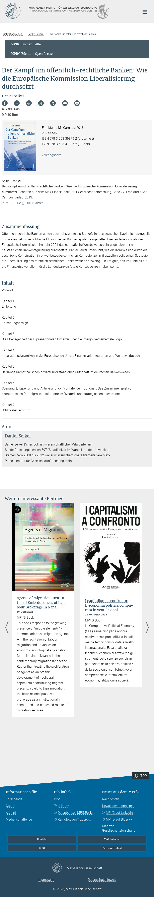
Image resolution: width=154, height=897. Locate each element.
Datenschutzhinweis (102, 880)
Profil (57, 799)
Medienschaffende (19, 819)
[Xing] (53, 103)
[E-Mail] (65, 103)
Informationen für (21, 792)
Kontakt (42, 839)
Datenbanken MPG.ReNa (75, 813)
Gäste (10, 806)
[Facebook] (5, 103)
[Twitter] (41, 103)
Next (147, 628)
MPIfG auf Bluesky (119, 819)
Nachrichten (110, 799)
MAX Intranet (112, 839)
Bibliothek (62, 792)
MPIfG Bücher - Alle (26, 44)
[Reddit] (29, 103)
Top (143, 776)
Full (28, 203)
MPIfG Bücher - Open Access (32, 54)
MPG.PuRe (13, 203)
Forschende (14, 799)
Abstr (39, 203)
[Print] (77, 103)
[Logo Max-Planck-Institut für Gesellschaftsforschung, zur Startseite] (70, 11)
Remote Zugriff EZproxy (74, 819)
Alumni (11, 813)
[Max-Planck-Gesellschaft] (59, 868)
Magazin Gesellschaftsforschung (118, 828)
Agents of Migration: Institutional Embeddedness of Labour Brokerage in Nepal (41, 602)
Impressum (46, 880)
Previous (7, 628)
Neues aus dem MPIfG (120, 792)
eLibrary (63, 806)
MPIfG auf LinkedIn (119, 813)
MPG (42, 848)
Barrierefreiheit (112, 848)
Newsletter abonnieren (118, 806)
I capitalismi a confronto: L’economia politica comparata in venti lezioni (109, 605)
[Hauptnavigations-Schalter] (145, 12)
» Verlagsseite (51, 155)
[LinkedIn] (17, 103)
